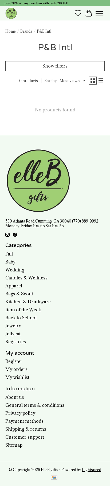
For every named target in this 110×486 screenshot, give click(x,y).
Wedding (14, 270)
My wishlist (17, 377)
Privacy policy (20, 413)
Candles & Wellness (26, 278)
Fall (9, 254)
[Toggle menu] (99, 13)
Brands (26, 31)
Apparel (13, 286)
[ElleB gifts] (11, 13)
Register (13, 361)
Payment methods (24, 421)
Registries (15, 342)
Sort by (51, 80)
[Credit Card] (54, 478)
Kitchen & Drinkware (28, 302)
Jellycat (13, 334)
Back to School (21, 318)
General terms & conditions (34, 405)
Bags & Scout (19, 294)
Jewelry (13, 326)
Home (10, 31)
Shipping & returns (25, 429)
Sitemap (13, 445)
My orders (16, 369)
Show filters (55, 66)
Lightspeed (91, 469)
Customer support (24, 437)
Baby (10, 262)
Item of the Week (23, 310)
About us (14, 397)
